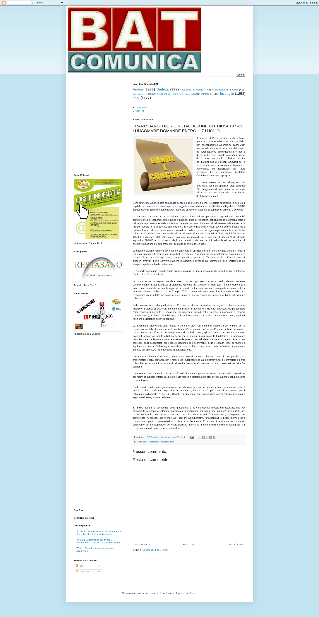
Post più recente (142, 544)
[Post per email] (191, 437)
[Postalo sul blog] (203, 437)
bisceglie (227, 93)
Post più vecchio (236, 544)
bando (146, 442)
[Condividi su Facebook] (210, 437)
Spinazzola (190, 94)
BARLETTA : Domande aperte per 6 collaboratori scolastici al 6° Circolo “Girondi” (98, 541)
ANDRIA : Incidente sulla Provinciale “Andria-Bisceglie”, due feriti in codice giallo (98, 532)
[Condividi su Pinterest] (214, 437)
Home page (141, 107)
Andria (138, 89)
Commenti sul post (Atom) (155, 550)
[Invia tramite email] (200, 437)
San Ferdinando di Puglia (165, 94)
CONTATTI (141, 111)
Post (80, 566)
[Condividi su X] (207, 437)
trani (136, 98)
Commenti (83, 571)
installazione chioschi (159, 442)
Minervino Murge (140, 94)
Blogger (192, 593)
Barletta (163, 89)
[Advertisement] (176, 562)
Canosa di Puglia (192, 89)
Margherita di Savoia (225, 89)
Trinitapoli (206, 93)
